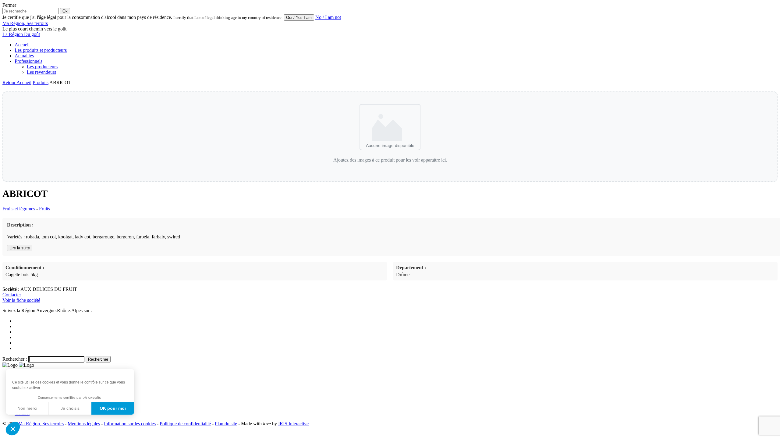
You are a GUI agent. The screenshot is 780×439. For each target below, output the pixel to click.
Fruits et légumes (18, 208)
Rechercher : (14, 359)
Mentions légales (84, 423)
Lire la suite (19, 248)
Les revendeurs (41, 72)
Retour (9, 82)
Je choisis (70, 408)
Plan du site (226, 423)
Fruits (44, 208)
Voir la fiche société (21, 300)
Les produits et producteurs (41, 50)
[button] (12, 428)
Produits (40, 82)
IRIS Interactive (293, 423)
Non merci (27, 408)
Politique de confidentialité (185, 423)
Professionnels (28, 61)
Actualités (24, 55)
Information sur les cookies (130, 423)
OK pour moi (113, 408)
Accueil (22, 44)
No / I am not (328, 17)
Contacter (11, 294)
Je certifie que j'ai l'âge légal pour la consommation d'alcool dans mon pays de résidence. (87, 17)
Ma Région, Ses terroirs (41, 423)
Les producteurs (42, 66)
